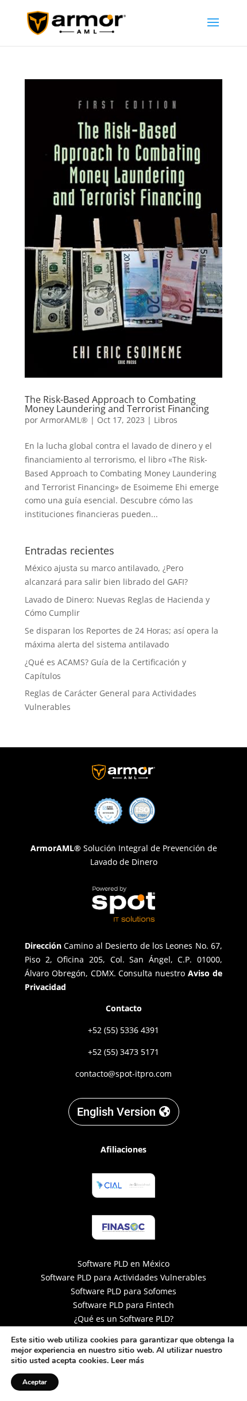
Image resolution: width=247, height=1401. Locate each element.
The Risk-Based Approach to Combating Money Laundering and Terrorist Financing (117, 404)
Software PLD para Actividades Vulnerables (123, 1277)
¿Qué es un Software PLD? (123, 1318)
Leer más (127, 1360)
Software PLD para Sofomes (123, 1291)
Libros (165, 419)
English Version (116, 1112)
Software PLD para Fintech (123, 1304)
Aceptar (34, 1382)
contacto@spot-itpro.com (123, 1073)
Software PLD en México (123, 1263)
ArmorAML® (64, 419)
